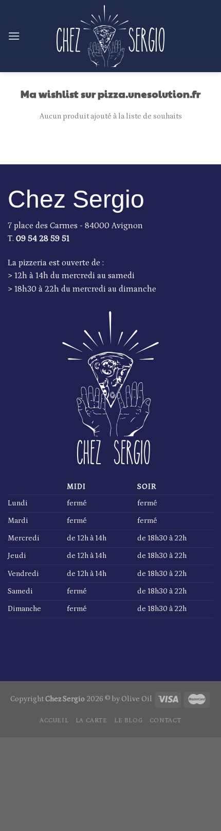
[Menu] (14, 35)
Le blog (128, 720)
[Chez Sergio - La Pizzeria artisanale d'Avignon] (110, 36)
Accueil (54, 720)
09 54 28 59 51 (42, 238)
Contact (165, 720)
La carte (91, 720)
